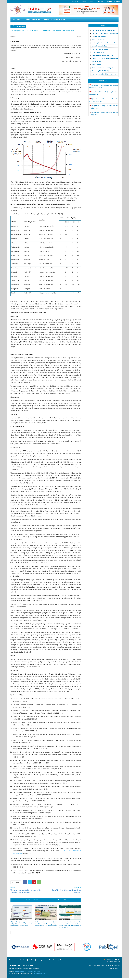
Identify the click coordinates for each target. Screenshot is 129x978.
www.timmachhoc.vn (34, 971)
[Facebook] (25, 882)
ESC (118, 968)
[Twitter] (30, 882)
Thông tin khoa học (18, 26)
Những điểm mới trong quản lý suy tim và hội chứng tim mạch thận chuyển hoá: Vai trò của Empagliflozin (21, 923)
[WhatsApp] (39, 882)
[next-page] (15, 932)
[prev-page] (11, 932)
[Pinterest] (34, 882)
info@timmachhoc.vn (40, 974)
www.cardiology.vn (20, 971)
